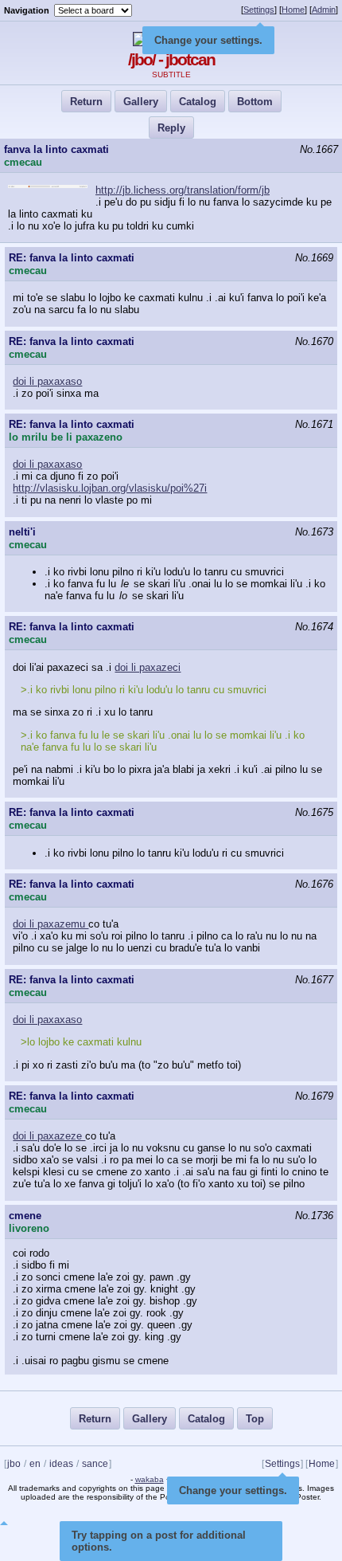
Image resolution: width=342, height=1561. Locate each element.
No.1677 (314, 980)
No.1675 (314, 812)
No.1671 (314, 424)
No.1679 (314, 1096)
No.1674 (314, 627)
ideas (61, 1463)
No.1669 (314, 258)
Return (86, 102)
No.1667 (319, 149)
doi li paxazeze (49, 1136)
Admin (324, 9)
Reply (171, 128)
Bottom (255, 102)
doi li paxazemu (50, 924)
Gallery (140, 102)
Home (293, 9)
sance (95, 1463)
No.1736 (314, 1216)
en (35, 1463)
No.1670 (314, 341)
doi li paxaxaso (47, 381)
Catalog (197, 102)
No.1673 (314, 532)
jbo (14, 1463)
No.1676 (314, 884)
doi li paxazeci (148, 667)
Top (255, 1419)
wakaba (149, 1479)
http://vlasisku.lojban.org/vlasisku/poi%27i (110, 488)
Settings (258, 9)
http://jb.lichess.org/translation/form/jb (182, 190)
